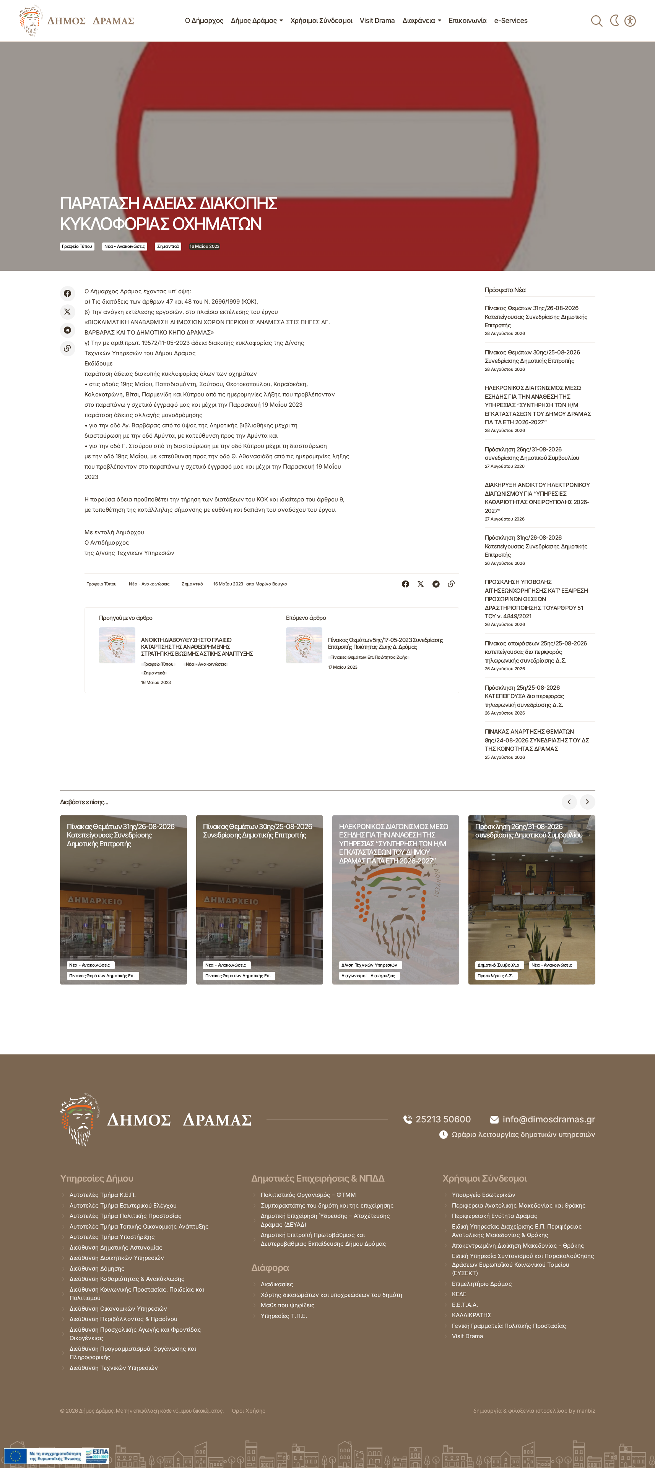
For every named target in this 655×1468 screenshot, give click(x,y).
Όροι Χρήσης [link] (248, 1410)
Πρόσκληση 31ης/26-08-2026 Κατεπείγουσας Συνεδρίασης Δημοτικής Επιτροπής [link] (536, 546)
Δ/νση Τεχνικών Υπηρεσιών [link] (369, 965)
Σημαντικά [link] (168, 246)
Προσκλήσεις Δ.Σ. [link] (495, 975)
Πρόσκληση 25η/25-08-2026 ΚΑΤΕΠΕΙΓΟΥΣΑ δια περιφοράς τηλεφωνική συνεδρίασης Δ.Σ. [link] (524, 696)
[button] (569, 802)
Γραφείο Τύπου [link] (77, 246)
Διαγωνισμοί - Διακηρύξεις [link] (368, 975)
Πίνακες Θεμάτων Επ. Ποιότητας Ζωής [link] (368, 657)
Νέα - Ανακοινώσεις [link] (124, 246)
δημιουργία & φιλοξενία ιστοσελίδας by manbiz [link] (534, 1410)
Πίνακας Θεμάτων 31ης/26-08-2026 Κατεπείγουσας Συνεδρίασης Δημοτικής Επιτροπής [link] (536, 316)
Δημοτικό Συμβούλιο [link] (498, 965)
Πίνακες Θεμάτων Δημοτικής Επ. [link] (101, 975)
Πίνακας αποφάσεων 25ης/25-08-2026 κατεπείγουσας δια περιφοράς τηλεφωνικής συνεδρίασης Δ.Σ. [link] (536, 652)
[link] (76, 21)
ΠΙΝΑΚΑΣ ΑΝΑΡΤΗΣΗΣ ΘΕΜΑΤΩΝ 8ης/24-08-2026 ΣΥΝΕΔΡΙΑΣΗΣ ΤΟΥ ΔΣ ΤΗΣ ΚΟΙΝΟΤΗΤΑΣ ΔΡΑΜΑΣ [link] (537, 740)
